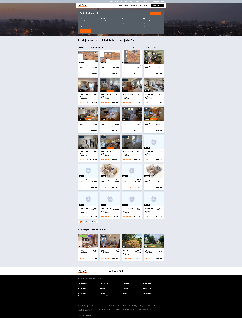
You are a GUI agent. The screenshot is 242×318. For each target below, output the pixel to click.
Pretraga (84, 31)
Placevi (125, 1)
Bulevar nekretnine (104, 286)
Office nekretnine (126, 286)
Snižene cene (144, 1)
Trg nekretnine (103, 293)
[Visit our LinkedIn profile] (120, 271)
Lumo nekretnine (147, 296)
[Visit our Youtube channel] (115, 271)
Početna (120, 5)
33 (89, 222)
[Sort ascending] (139, 47)
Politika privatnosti (149, 271)
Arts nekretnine (125, 293)
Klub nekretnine (82, 288)
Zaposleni (146, 5)
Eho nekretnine (103, 288)
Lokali (121, 1)
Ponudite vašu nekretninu (136, 5)
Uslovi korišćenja (159, 271)
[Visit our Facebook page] (110, 271)
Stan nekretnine (82, 291)
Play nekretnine (125, 291)
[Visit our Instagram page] (112, 271)
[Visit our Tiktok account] (122, 271)
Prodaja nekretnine (126, 296)
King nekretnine (82, 293)
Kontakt (126, 5)
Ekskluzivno (136, 1)
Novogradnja (156, 1)
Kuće (116, 1)
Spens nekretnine (126, 288)
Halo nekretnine (147, 286)
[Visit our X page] (117, 271)
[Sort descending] (141, 47)
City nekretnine (104, 283)
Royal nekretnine (82, 286)
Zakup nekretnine (104, 296)
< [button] (79, 222)
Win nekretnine (147, 288)
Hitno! (130, 1)
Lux (150, 1)
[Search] (162, 5)
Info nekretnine (147, 283)
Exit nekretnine (103, 291)
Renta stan (81, 296)
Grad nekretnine (82, 283)
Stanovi (111, 1)
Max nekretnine (147, 291)
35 (94, 222)
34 (92, 222)
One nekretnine (147, 293)
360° (162, 1)
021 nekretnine (125, 283)
